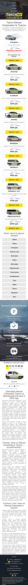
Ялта (14, 296)
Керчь (14, 260)
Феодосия (14, 292)
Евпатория (14, 256)
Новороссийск (14, 268)
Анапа (14, 243)
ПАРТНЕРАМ (14, 11)
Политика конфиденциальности (14, 570)
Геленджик (14, 247)
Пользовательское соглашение (14, 568)
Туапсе (14, 288)
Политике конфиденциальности (9, 583)
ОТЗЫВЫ (14, 8)
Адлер (15, 239)
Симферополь (14, 276)
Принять (4, 584)
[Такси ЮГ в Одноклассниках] (15, 575)
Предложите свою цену (14, 50)
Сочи (14, 280)
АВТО (14, 5)
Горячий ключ (14, 251)
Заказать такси (14, 60)
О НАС (14, 3)
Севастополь (14, 272)
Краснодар (14, 264)
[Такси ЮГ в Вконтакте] (12, 575)
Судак (15, 284)
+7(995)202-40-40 (14, 18)
